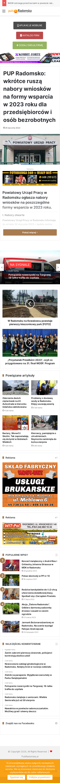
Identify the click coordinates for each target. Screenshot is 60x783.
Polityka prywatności (39, 777)
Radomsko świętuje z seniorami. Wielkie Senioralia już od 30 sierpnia (29, 276)
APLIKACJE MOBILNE (30, 25)
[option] (30, 267)
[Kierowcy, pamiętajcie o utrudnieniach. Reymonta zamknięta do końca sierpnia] (44, 422)
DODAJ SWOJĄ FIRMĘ (30, 45)
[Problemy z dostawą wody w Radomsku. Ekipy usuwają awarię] (44, 387)
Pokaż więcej (29, 232)
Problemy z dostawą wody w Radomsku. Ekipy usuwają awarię (42, 401)
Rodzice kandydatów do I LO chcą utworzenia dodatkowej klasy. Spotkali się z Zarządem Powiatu (39, 592)
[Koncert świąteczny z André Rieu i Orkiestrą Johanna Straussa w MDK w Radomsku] (10, 565)
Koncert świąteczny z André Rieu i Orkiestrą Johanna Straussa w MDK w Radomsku (39, 564)
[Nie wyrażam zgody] (56, 771)
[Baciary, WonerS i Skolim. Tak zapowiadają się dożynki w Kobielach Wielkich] (15, 422)
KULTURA (17, 265)
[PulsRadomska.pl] (20, 10)
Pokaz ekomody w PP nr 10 (36, 576)
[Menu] (3, 12)
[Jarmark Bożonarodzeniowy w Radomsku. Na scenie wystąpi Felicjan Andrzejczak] (10, 626)
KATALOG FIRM (30, 35)
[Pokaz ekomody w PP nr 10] (10, 580)
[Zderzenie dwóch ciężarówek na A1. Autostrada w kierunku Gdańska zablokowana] (15, 387)
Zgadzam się (16, 777)
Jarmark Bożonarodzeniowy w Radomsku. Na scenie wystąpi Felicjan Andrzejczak (38, 625)
